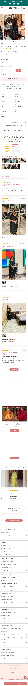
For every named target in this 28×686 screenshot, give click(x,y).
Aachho (4, 43)
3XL (10, 74)
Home (13, 12)
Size (2, 66)
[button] (5, 49)
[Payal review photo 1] (14, 219)
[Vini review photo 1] (14, 318)
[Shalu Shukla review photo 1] (14, 264)
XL (18, 70)
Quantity (4, 59)
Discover (13, 668)
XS (3, 70)
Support (14, 672)
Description (14, 122)
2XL (4, 74)
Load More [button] (14, 369)
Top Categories (13, 665)
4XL (15, 74)
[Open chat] (25, 677)
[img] (6, 182)
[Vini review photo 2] (4, 335)
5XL (20, 74)
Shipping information (14, 125)
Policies (14, 676)
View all (15, 430)
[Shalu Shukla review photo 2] (4, 282)
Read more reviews (14, 520)
